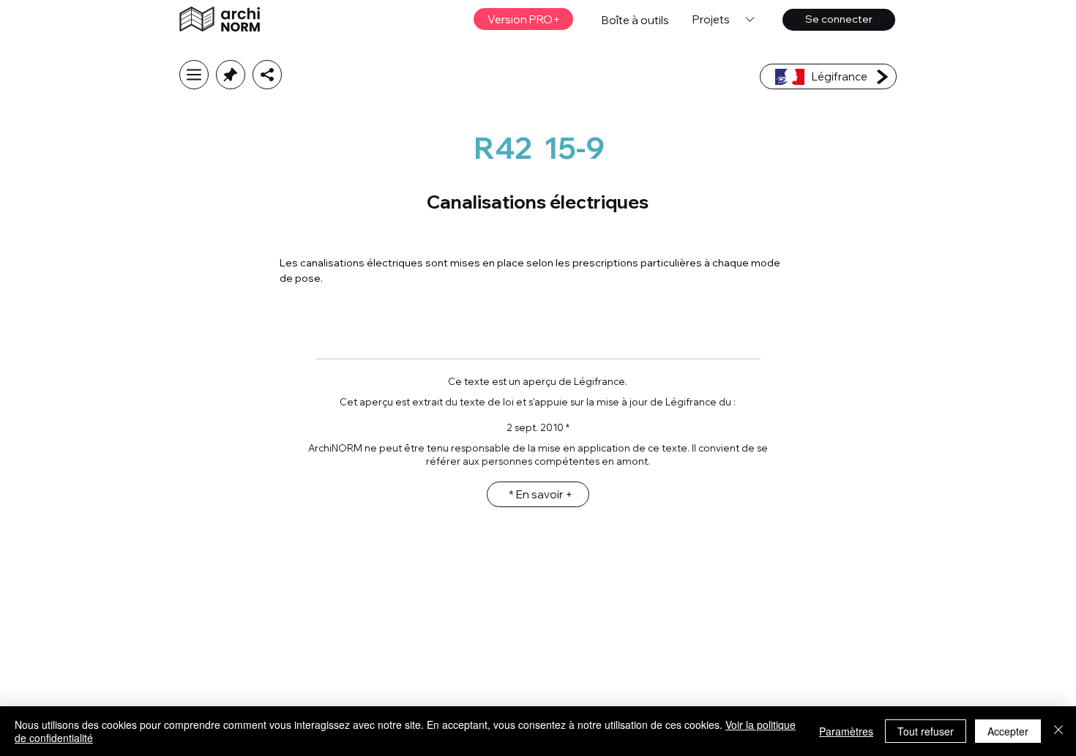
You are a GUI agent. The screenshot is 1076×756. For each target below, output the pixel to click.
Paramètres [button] (846, 731)
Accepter (1007, 731)
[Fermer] (1058, 731)
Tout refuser (925, 731)
